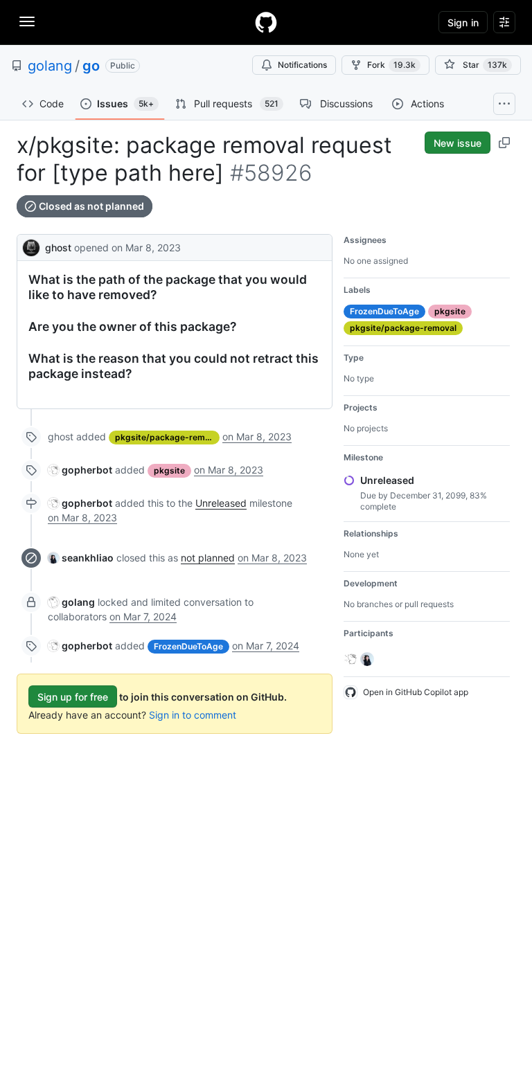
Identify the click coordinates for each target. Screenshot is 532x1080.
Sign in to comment (192, 715)
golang (50, 65)
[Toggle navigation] (27, 21)
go (91, 65)
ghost (58, 247)
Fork (391, 65)
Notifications (302, 65)
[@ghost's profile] (31, 246)
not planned (208, 558)
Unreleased (221, 503)
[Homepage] (266, 22)
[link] (80, 469)
